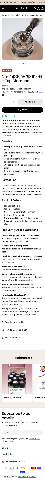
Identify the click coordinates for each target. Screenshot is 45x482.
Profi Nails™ (16, 15)
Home (4, 15)
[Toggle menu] (2, 8)
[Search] (34, 8)
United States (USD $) (15, 461)
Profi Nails (22, 8)
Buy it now (22, 109)
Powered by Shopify (27, 476)
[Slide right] (25, 64)
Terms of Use (34, 438)
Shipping (5, 89)
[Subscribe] (40, 432)
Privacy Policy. (7, 441)
